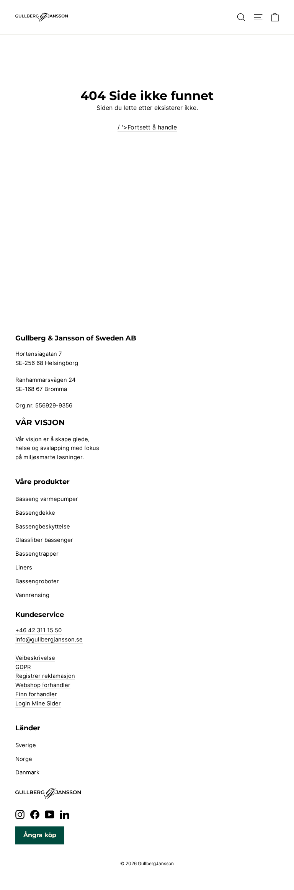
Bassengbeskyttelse (42, 526)
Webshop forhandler (42, 685)
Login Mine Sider (38, 703)
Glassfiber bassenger (44, 540)
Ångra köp (39, 835)
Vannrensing (32, 595)
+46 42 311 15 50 (38, 630)
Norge (23, 759)
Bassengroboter (37, 581)
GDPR (23, 667)
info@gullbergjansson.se (49, 639)
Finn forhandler (36, 694)
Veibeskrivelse (35, 657)
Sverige (25, 745)
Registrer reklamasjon (45, 675)
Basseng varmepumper (46, 499)
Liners (23, 567)
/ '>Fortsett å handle (147, 127)
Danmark (27, 772)
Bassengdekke (35, 512)
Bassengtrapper (37, 553)
